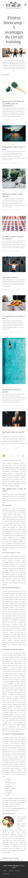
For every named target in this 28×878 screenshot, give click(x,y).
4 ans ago (9, 45)
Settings (18, 870)
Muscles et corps (17, 97)
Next (23, 455)
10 (17, 456)
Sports (13, 144)
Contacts (11, 870)
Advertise (6, 873)
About (5, 870)
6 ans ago (6, 162)
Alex (3, 162)
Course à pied (6, 144)
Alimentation (6, 97)
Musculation (6, 98)
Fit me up (6, 45)
